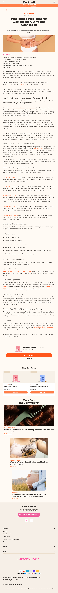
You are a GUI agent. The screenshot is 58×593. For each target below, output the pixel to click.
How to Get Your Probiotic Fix (11, 63)
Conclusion (7, 67)
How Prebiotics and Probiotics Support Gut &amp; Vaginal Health (20, 57)
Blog (4, 542)
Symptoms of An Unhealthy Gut (12, 61)
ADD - (29, 355)
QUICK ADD (15, 392)
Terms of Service (7, 577)
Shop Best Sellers (7, 534)
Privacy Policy (17, 577)
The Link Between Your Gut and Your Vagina (15, 59)
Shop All (5, 531)
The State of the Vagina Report (11, 539)
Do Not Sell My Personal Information (13, 580)
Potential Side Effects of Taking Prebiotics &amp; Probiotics (18, 65)
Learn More (29, 359)
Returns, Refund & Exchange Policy (31, 577)
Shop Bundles (6, 536)
